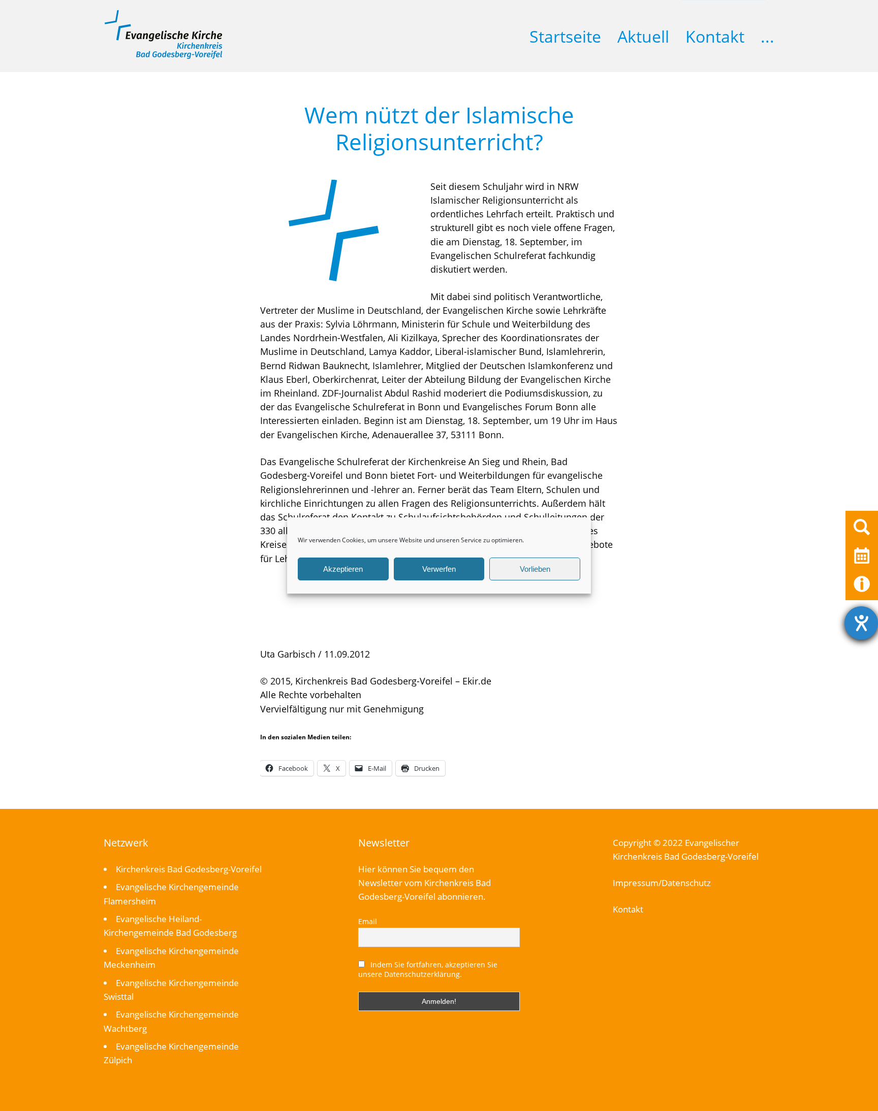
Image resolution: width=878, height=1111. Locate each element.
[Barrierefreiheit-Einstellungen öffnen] (861, 623)
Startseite (565, 36)
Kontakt (714, 36)
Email (367, 921)
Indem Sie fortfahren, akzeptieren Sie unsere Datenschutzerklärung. (427, 969)
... (767, 36)
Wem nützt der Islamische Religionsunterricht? (439, 128)
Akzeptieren (343, 569)
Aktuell (643, 36)
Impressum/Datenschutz (662, 883)
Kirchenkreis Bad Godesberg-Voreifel (189, 869)
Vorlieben (535, 569)
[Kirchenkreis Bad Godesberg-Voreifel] (163, 56)
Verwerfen (439, 569)
